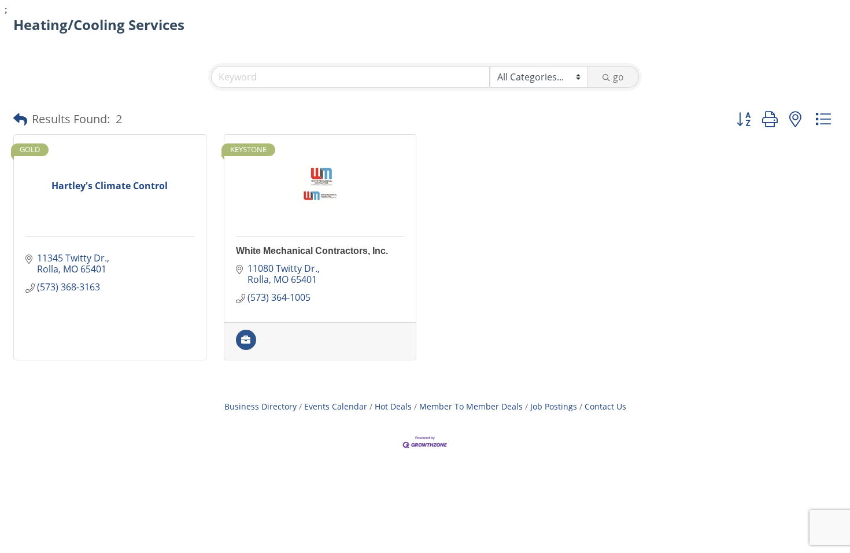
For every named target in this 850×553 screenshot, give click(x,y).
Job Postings (553, 406)
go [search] (618, 77)
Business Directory (260, 406)
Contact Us (605, 406)
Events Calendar (335, 406)
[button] (20, 119)
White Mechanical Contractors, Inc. (312, 251)
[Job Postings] (246, 346)
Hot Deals (393, 406)
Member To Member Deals (471, 406)
